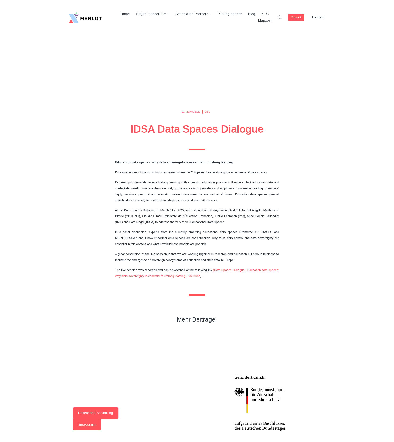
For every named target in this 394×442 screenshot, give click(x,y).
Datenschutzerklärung (95, 413)
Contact (296, 17)
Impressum (87, 424)
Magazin (265, 21)
